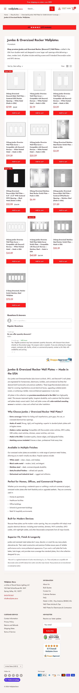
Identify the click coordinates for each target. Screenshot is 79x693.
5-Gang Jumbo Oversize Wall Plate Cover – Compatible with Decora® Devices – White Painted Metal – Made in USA (15, 244)
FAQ (44, 597)
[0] (73, 8)
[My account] (59, 9)
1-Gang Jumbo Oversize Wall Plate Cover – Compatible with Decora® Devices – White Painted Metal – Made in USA (39, 98)
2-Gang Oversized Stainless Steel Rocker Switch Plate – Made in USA (39, 193)
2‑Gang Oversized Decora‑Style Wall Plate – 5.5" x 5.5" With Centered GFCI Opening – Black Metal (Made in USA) (15, 196)
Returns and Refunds (11, 625)
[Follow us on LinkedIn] (21, 675)
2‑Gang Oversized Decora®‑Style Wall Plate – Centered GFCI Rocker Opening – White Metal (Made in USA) (16, 98)
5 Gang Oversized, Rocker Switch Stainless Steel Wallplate (15, 293)
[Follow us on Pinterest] (17, 675)
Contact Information (11, 618)
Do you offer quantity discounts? (19, 334)
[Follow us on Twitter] (9, 675)
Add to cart (16, 113)
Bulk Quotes (47, 588)
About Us (46, 584)
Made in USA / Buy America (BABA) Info (57, 601)
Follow (9, 336)
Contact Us (47, 591)
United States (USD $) (11, 666)
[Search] (52, 8)
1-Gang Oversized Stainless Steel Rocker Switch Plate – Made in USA (63, 144)
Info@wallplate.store (11, 598)
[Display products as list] (71, 66)
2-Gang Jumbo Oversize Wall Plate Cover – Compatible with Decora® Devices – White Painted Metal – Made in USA (62, 98)
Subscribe (50, 631)
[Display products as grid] (67, 66)
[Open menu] (5, 9)
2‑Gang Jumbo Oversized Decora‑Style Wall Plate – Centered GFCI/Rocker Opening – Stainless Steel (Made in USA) (62, 196)
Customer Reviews (49, 594)
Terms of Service (9, 632)
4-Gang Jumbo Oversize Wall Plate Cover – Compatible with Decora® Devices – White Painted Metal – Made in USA (39, 147)
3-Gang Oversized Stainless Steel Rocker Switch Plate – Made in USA (63, 242)
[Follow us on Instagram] (13, 675)
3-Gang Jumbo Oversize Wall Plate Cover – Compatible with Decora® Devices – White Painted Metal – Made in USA (15, 147)
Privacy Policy (9, 622)
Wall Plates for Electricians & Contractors (57, 607)
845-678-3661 (9, 595)
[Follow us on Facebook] (5, 675)
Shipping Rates (9, 628)
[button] (12, 352)
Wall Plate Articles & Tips (52, 604)
